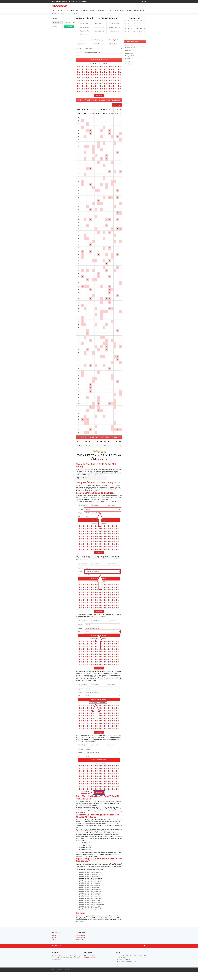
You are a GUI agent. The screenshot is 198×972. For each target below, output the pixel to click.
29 (120, 72)
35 (102, 75)
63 (93, 83)
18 (115, 69)
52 (88, 80)
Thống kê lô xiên (114, 31)
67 (111, 83)
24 (97, 72)
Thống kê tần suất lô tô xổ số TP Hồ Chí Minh (91, 904)
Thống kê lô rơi (84, 35)
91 (84, 91)
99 (120, 91)
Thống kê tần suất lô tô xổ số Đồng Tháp (90, 891)
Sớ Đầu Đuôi (84, 10)
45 (102, 78)
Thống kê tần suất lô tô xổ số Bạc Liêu (89, 874)
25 (102, 72)
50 (79, 80)
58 (115, 80)
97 (111, 91)
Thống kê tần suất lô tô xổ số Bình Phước (90, 880)
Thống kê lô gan (83, 23)
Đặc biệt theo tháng (114, 27)
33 (93, 75)
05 (102, 66)
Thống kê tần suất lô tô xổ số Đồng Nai (90, 889)
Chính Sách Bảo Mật (89, 958)
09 (120, 66)
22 (88, 72)
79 (120, 86)
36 (106, 75)
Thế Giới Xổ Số (56, 956)
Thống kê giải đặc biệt (131, 45)
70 (79, 86)
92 (88, 91)
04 (97, 66)
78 (115, 86)
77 (111, 86)
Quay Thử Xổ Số (120, 10)
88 (115, 89)
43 (93, 78)
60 (79, 83)
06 (106, 66)
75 (102, 86)
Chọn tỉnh (78, 48)
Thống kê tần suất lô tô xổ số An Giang (90, 872)
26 (106, 72)
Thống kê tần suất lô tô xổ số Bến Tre (89, 876)
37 (111, 75)
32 (88, 75)
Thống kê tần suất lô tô (131, 47)
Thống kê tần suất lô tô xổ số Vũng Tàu (90, 910)
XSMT (54, 939)
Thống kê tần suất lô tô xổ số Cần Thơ (89, 885)
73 (93, 86)
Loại (77, 56)
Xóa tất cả (94, 63)
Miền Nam (128, 64)
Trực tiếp (60, 10)
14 (97, 69)
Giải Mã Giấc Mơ (100, 10)
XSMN (54, 937)
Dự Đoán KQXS (74, 10)
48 (115, 78)
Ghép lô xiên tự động (97, 40)
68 (115, 83)
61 (84, 83)
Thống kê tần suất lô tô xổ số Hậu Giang (90, 893)
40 (79, 78)
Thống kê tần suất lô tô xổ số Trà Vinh (89, 906)
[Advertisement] (126, 5)
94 (97, 91)
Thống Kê (110, 10)
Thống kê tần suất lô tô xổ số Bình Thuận (90, 882)
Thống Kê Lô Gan (130, 50)
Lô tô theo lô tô (113, 44)
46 (106, 78)
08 (115, 66)
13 (93, 69)
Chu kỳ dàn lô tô (81, 40)
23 (93, 72)
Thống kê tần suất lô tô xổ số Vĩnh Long (90, 908)
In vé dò (129, 10)
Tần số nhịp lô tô (113, 40)
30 (79, 75)
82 (88, 89)
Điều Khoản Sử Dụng (89, 956)
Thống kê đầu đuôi (99, 31)
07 (111, 66)
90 (79, 91)
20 (79, 72)
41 (84, 78)
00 (79, 66)
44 (97, 78)
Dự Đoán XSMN (80, 937)
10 (79, 69)
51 (84, 80)
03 (93, 66)
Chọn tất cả (104, 63)
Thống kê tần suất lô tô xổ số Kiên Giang (90, 895)
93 (93, 91)
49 (120, 78)
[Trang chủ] (54, 11)
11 (84, 69)
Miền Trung (128, 61)
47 (111, 78)
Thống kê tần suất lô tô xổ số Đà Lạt (89, 887)
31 (84, 75)
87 (111, 89)
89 (120, 89)
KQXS (66, 10)
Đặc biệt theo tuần (99, 27)
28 (115, 72)
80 (79, 89)
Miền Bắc (127, 58)
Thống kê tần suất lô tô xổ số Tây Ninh (89, 900)
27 (111, 72)
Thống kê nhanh (114, 23)
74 (97, 86)
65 (102, 83)
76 (106, 86)
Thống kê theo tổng (83, 31)
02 (88, 66)
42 (88, 78)
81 (84, 89)
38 (115, 75)
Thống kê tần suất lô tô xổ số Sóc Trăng (90, 898)
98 (115, 91)
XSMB (54, 935)
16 (106, 69)
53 (93, 80)
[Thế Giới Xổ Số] (59, 6)
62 (88, 83)
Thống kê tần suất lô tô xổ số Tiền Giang (90, 902)
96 (106, 91)
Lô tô (92, 10)
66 (106, 83)
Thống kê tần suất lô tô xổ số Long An (89, 897)
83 (93, 89)
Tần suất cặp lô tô (82, 44)
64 (97, 83)
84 (97, 89)
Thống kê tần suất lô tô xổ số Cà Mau (89, 883)
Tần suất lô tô (99, 23)
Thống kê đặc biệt (84, 27)
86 (106, 89)
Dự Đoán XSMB (80, 935)
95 (102, 91)
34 (97, 75)
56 (106, 80)
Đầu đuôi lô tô (95, 44)
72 (88, 86)
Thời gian (78, 52)
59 (120, 80)
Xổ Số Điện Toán (139, 10)
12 (88, 69)
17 (111, 69)
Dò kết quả (69, 26)
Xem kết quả (99, 95)
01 (84, 66)
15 (102, 69)
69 (120, 83)
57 (111, 80)
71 (84, 86)
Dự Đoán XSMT (80, 939)
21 (84, 72)
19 (120, 69)
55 (102, 80)
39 (120, 75)
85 (102, 89)
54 (97, 80)
